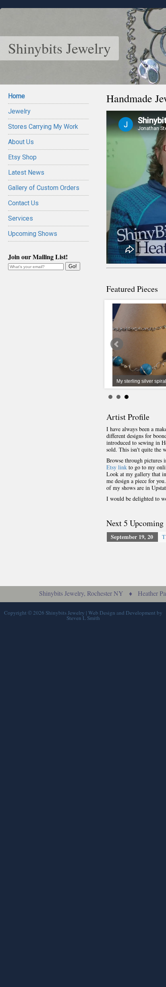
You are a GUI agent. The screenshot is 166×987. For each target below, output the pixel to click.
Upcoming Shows (32, 233)
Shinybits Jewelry (59, 48)
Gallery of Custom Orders (43, 188)
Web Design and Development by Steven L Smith (114, 615)
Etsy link (116, 467)
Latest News (26, 172)
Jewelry (19, 111)
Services (20, 218)
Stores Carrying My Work (43, 126)
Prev (116, 344)
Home (16, 96)
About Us (21, 142)
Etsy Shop (22, 157)
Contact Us (23, 203)
